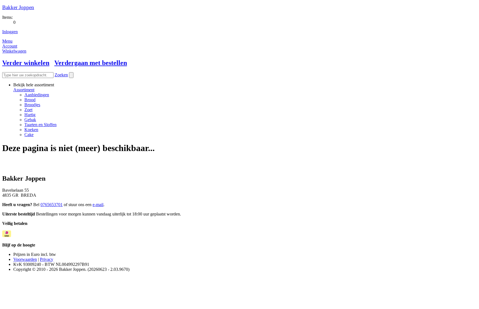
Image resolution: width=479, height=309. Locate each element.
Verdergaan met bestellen (90, 62)
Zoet (28, 109)
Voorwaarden (25, 259)
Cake (29, 134)
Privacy (46, 259)
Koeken (31, 129)
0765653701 (51, 204)
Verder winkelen (25, 62)
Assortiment (23, 89)
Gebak (30, 119)
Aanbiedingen (36, 94)
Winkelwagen (14, 51)
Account (9, 46)
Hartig (29, 114)
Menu (7, 41)
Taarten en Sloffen (40, 124)
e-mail (98, 204)
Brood (29, 99)
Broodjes (32, 104)
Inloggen (10, 31)
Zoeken (61, 74)
